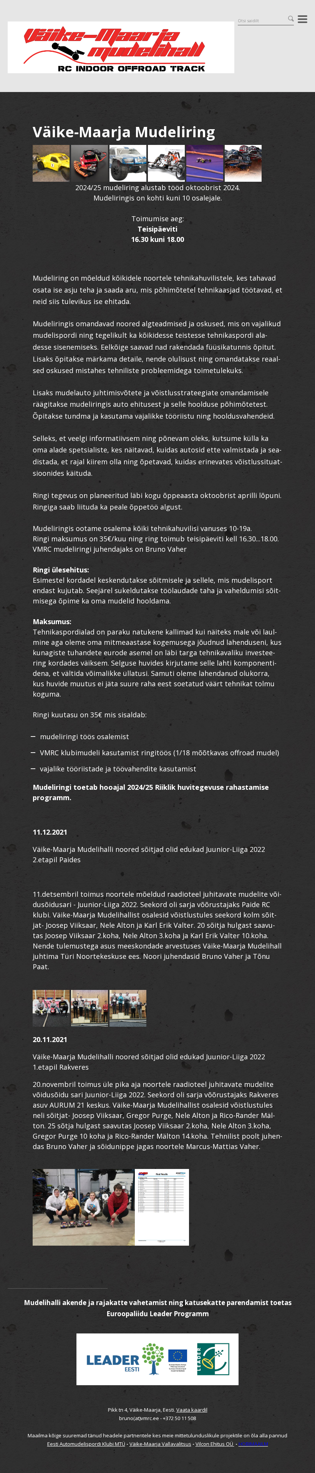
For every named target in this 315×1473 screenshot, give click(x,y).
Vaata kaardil (191, 1409)
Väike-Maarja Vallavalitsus (160, 1443)
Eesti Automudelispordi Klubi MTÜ (86, 1443)
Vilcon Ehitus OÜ (215, 1443)
